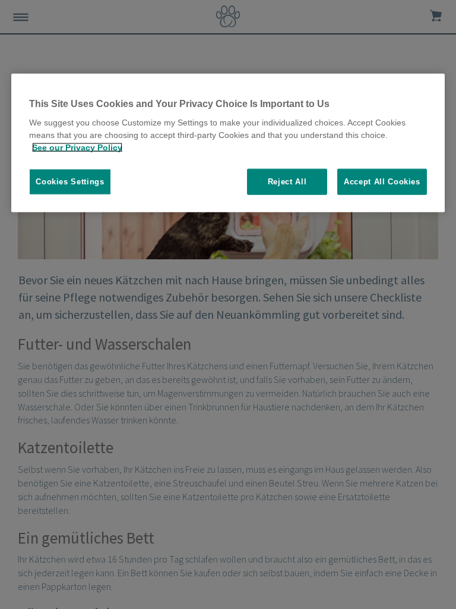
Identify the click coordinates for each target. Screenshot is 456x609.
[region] (228, 142)
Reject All (287, 181)
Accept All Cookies (382, 181)
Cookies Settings (70, 181)
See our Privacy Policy (77, 147)
